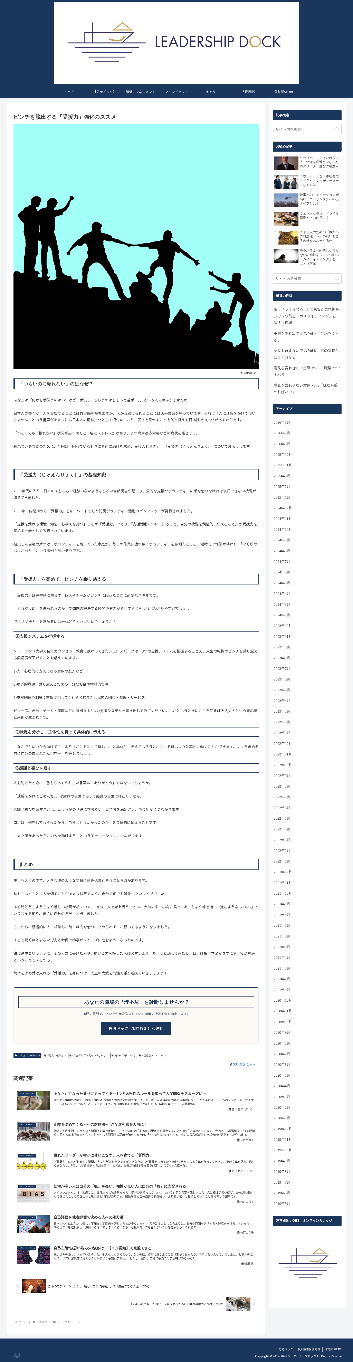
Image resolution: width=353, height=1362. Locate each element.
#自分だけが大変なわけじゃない (90, 1055)
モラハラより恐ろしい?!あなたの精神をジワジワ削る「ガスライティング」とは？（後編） (306, 316)
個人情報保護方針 (308, 1349)
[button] (337, 129)
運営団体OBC (333, 1349)
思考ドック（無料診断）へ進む (136, 1028)
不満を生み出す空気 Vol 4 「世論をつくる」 (306, 336)
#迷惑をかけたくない (154, 1055)
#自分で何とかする (125, 1055)
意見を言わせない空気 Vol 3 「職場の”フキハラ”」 (307, 371)
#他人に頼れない (56, 1055)
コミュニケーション (29, 1055)
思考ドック (286, 1349)
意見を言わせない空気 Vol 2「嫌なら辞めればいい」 (306, 388)
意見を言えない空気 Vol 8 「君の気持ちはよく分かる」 (306, 354)
